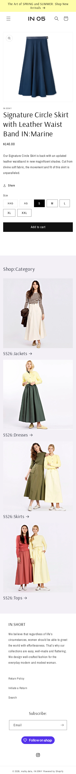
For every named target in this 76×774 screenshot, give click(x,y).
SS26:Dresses (15, 435)
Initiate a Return (17, 688)
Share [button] (11, 185)
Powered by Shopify (53, 771)
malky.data (26, 771)
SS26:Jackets (15, 353)
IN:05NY (38, 771)
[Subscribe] (62, 725)
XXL (24, 213)
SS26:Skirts (13, 516)
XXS (13, 204)
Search (12, 697)
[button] (8, 18)
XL (9, 213)
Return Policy (16, 678)
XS (28, 204)
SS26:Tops (12, 597)
